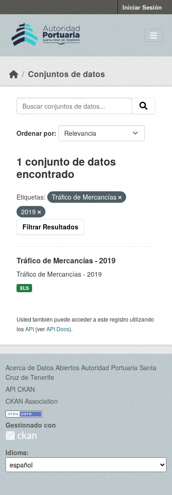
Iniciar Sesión (142, 7)
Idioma (16, 452)
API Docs (57, 329)
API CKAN (20, 389)
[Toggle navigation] (153, 35)
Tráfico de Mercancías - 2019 (66, 260)
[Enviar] (143, 106)
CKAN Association (32, 401)
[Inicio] (13, 73)
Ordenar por (35, 133)
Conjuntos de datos (66, 73)
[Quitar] (120, 197)
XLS (24, 287)
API (29, 329)
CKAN (21, 435)
